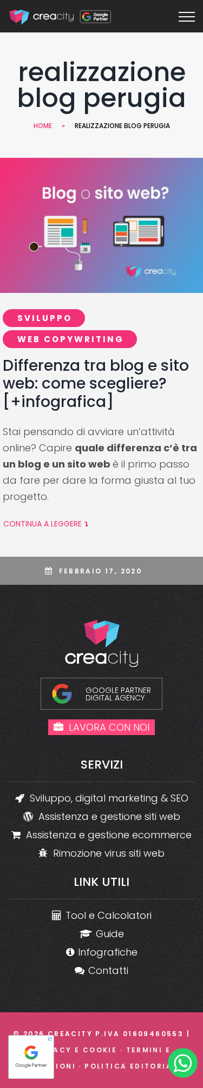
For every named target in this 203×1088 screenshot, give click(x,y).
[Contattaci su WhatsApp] (183, 1065)
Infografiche (107, 952)
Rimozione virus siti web (109, 853)
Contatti (108, 970)
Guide (110, 933)
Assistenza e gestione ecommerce (109, 835)
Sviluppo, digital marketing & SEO (109, 798)
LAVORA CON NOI (109, 727)
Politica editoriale (133, 1066)
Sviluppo (44, 318)
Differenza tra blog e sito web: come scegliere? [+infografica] (96, 383)
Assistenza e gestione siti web (109, 816)
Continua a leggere (42, 523)
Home (43, 125)
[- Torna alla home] (61, 16)
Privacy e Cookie (74, 1049)
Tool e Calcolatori (109, 915)
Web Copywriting (70, 339)
